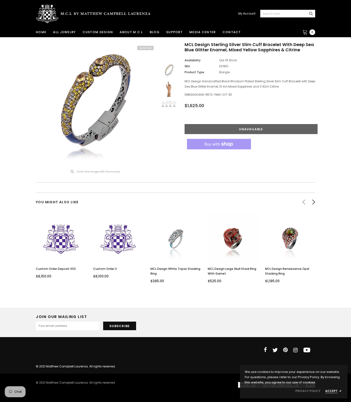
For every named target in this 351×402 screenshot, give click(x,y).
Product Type (194, 72)
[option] (95, 104)
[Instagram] (295, 350)
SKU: (188, 66)
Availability (193, 60)
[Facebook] (265, 350)
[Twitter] (275, 350)
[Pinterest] (285, 350)
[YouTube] (306, 350)
